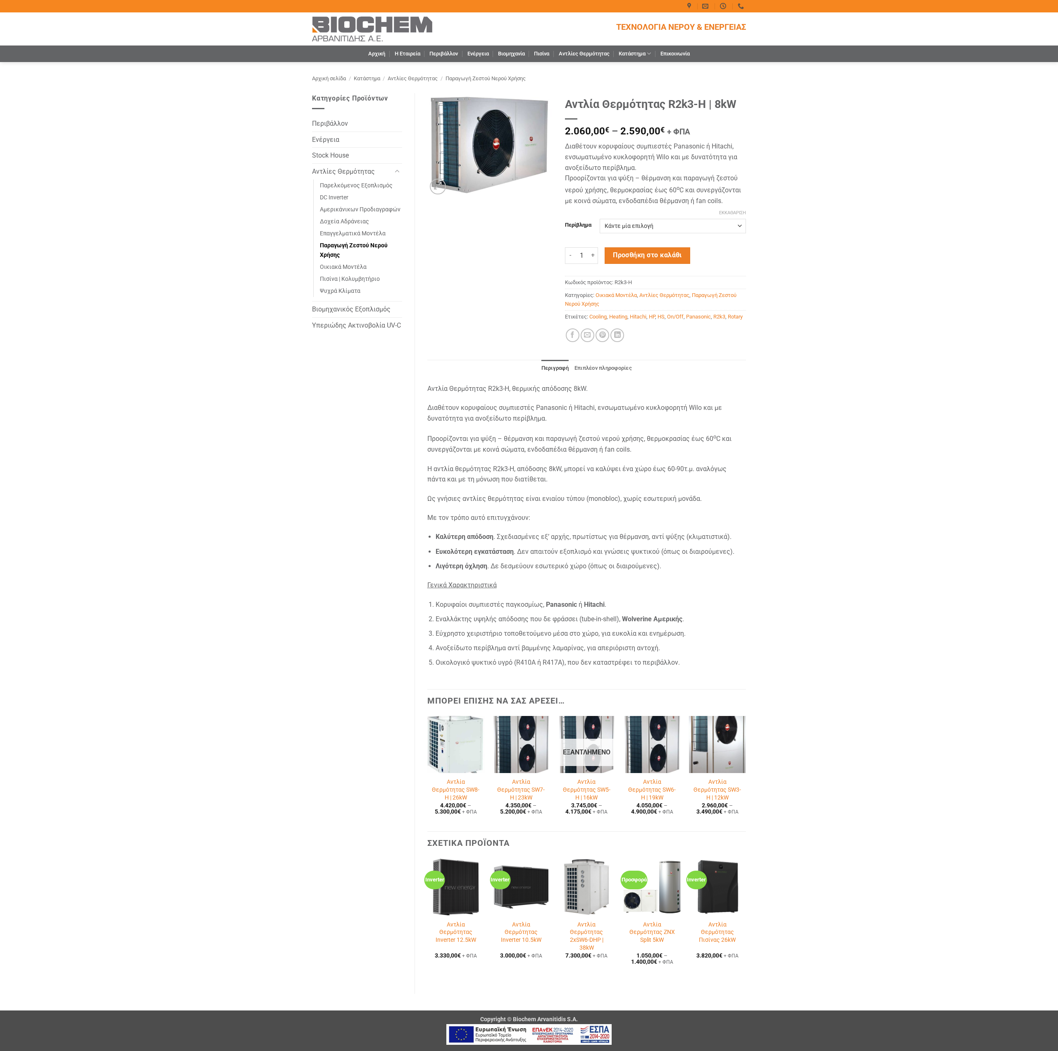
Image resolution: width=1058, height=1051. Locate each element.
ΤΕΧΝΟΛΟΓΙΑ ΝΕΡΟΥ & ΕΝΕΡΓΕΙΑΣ (681, 27)
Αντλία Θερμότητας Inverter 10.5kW (521, 932)
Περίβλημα (578, 225)
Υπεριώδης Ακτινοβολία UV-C (356, 325)
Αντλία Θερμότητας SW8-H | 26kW (455, 789)
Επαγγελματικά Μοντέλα (353, 233)
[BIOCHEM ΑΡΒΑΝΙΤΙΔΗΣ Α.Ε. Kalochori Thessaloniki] (690, 6)
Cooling (598, 317)
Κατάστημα (632, 53)
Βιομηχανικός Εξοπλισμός (351, 309)
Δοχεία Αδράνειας (344, 221)
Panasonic (698, 317)
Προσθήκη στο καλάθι (647, 255)
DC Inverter (334, 197)
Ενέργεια (478, 53)
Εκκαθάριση (732, 212)
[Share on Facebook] (572, 335)
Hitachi (638, 317)
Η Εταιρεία (407, 53)
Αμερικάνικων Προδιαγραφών (360, 209)
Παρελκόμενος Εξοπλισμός (356, 185)
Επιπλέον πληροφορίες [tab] (603, 368)
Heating (618, 317)
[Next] (745, 773)
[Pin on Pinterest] (602, 335)
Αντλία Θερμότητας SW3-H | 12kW (717, 789)
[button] (438, 187)
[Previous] (428, 773)
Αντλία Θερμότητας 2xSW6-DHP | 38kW (586, 936)
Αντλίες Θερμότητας (584, 53)
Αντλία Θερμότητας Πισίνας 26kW (717, 932)
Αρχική (376, 53)
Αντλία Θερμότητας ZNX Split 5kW (652, 932)
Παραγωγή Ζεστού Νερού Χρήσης (486, 78)
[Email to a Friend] (587, 335)
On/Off (675, 317)
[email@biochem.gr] (706, 6)
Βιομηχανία (511, 53)
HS (661, 317)
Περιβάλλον (443, 53)
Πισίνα (541, 53)
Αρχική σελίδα (329, 78)
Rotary (735, 317)
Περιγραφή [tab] (555, 368)
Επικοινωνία (675, 53)
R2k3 (719, 317)
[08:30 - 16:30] (724, 6)
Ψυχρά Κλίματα (340, 290)
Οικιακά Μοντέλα (343, 267)
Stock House (330, 155)
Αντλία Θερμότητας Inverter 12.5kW (456, 932)
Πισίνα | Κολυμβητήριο (350, 279)
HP (652, 317)
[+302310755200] (742, 6)
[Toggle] (397, 172)
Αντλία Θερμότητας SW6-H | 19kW (652, 789)
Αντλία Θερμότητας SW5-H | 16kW (586, 789)
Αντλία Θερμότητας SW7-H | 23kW (521, 789)
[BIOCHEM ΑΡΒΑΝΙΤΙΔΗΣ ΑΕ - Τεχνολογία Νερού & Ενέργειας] (372, 29)
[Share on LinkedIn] (617, 335)
